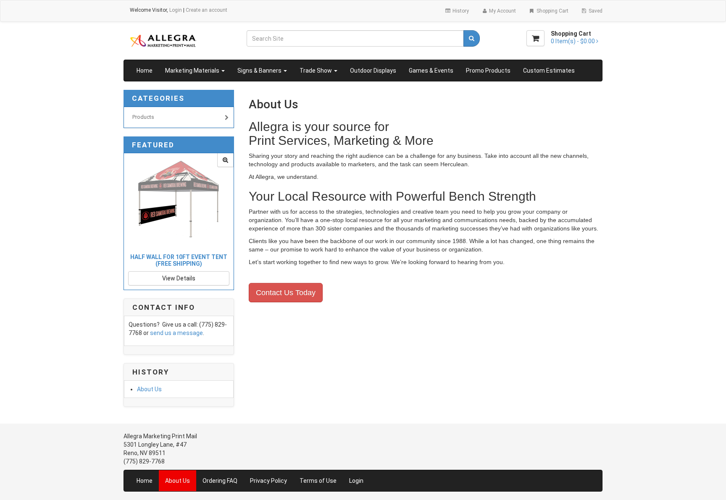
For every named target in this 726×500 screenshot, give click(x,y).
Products (143, 117)
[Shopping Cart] (535, 38)
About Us (149, 389)
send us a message (176, 333)
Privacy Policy (268, 480)
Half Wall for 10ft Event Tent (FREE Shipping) (178, 260)
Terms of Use (318, 480)
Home (145, 70)
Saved (594, 11)
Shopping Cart (551, 11)
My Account (502, 11)
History (460, 11)
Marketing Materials (193, 70)
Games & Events (431, 70)
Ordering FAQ (220, 480)
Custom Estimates (549, 70)
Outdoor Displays (373, 70)
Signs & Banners (260, 70)
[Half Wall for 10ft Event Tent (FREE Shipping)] (225, 160)
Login (175, 10)
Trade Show (316, 70)
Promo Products (488, 70)
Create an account (206, 10)
